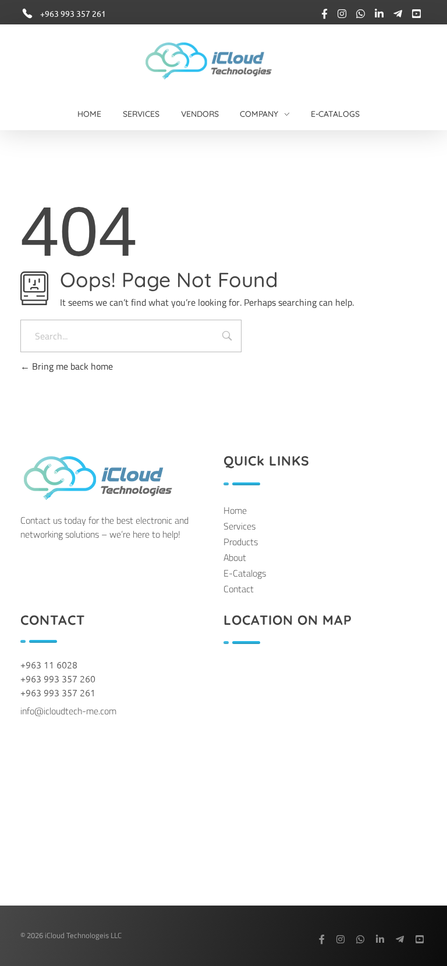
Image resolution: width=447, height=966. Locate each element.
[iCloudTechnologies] (219, 60)
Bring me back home (71, 366)
